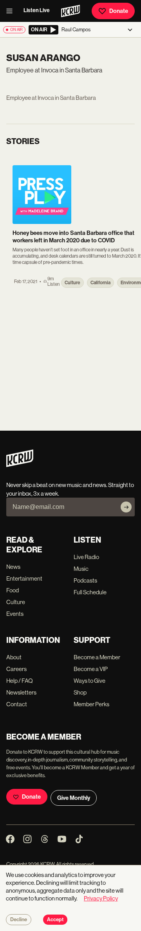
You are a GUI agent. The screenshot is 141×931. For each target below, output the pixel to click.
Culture (15, 602)
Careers (16, 669)
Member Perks (91, 704)
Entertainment (24, 578)
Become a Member (97, 657)
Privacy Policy (101, 898)
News (13, 566)
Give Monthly (73, 797)
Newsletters (21, 692)
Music (81, 568)
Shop (80, 692)
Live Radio (86, 557)
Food (12, 590)
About (14, 657)
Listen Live (37, 10)
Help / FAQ (19, 680)
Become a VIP (91, 669)
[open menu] (11, 11)
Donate (118, 10)
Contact (16, 704)
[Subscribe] (126, 507)
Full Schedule (90, 592)
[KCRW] (19, 465)
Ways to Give (89, 680)
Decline (18, 920)
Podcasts (85, 580)
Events (15, 613)
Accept (55, 920)
